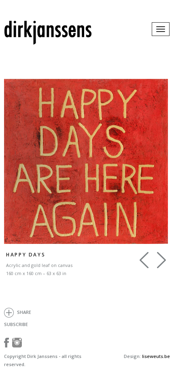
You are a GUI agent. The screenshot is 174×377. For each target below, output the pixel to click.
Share (23, 312)
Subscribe (16, 324)
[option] (86, 161)
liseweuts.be (156, 356)
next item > (144, 260)
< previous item (161, 260)
